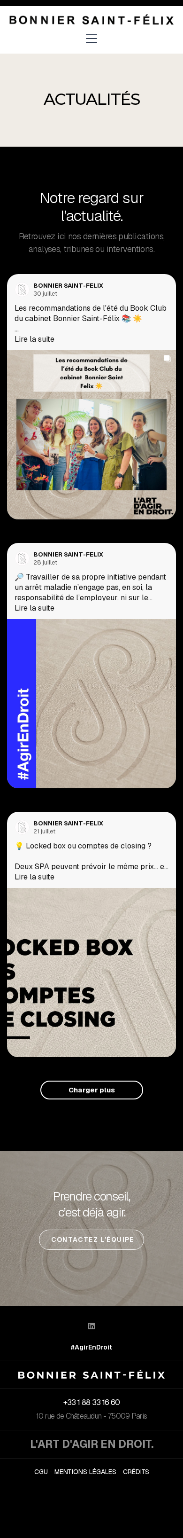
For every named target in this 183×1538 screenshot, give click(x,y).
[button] (91, 38)
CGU (41, 1471)
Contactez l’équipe (91, 1239)
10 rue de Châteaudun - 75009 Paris (91, 1416)
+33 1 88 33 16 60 (91, 1402)
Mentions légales (85, 1471)
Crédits (136, 1471)
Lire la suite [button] (34, 339)
